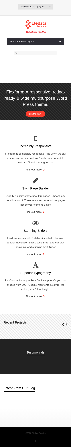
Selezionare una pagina (32, 6)
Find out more (33, 169)
